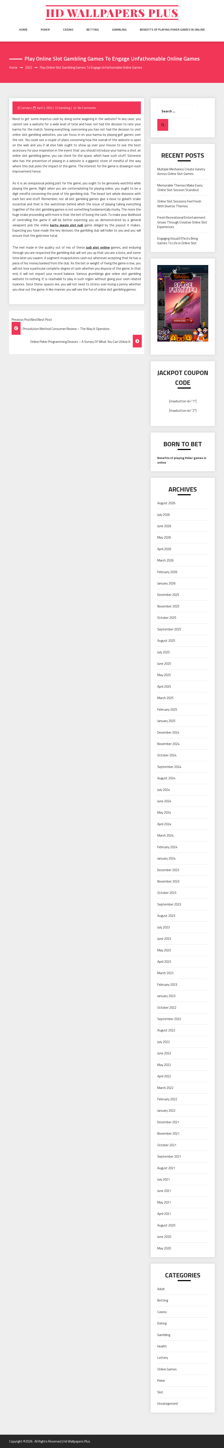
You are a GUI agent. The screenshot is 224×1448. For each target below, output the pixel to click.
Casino (68, 29)
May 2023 (164, 950)
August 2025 (166, 640)
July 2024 (163, 789)
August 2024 (166, 778)
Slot (160, 1392)
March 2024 (165, 835)
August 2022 (166, 1030)
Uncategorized (167, 1403)
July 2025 (163, 652)
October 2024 (166, 755)
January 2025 (166, 720)
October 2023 (166, 892)
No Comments (87, 108)
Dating (161, 1323)
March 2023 (165, 972)
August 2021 (166, 1168)
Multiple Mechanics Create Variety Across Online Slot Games (181, 171)
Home (23, 29)
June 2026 (164, 526)
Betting (92, 29)
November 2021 (168, 1133)
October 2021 (166, 1145)
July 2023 (163, 927)
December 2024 (168, 732)
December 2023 (168, 869)
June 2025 (164, 663)
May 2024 (164, 812)
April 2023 (164, 961)
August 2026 (166, 503)
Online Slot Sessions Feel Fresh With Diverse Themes (179, 203)
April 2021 (164, 1213)
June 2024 (164, 801)
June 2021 (164, 1190)
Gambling (119, 29)
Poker (45, 29)
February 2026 (167, 571)
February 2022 (167, 1099)
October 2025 (166, 617)
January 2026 (166, 583)
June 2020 (164, 1236)
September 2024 (169, 766)
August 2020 (166, 1225)
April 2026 (164, 548)
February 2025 (167, 709)
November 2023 (168, 881)
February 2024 (167, 847)
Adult (161, 1288)
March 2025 (165, 697)
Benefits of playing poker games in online (172, 29)
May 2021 (164, 1202)
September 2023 (169, 904)
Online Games (167, 1369)
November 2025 (168, 606)
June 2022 (164, 1053)
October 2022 (166, 1007)
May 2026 (164, 537)
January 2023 (166, 995)
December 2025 (168, 594)
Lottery (162, 1357)
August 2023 (166, 915)
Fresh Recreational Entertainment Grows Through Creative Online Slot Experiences (182, 222)
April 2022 (164, 1076)
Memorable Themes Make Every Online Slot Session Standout (180, 187)
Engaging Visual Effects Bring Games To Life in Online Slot (177, 241)
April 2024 (164, 824)
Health (162, 1346)
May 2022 (164, 1064)
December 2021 (168, 1122)
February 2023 (167, 984)
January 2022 (166, 1110)
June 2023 (164, 938)
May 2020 (164, 1248)
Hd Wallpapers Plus (112, 12)
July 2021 (163, 1179)
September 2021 (169, 1156)
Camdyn (26, 108)
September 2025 (169, 629)
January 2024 (166, 858)
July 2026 (163, 514)
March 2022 (165, 1087)
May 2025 (164, 674)
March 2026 (165, 560)
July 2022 (163, 1041)
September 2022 (169, 1018)
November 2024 (168, 743)
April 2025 (164, 686)
